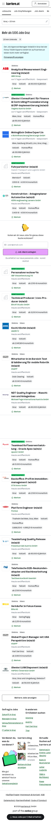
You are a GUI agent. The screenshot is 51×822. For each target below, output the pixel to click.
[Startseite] (14, 3)
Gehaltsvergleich (10, 783)
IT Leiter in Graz (9, 730)
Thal (27, 730)
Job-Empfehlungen (22, 11)
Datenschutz (10, 800)
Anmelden (42, 3)
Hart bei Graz (18, 651)
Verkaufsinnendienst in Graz (12, 724)
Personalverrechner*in (25, 272)
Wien (14, 116)
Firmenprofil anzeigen (13, 57)
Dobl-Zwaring (18, 377)
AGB (43, 795)
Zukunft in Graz (9, 714)
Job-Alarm (39, 11)
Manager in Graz (9, 719)
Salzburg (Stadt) (25, 143)
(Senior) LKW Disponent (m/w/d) (29, 667)
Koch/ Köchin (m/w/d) (23, 327)
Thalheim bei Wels (20, 518)
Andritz (29, 722)
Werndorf (16, 178)
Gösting (29, 718)
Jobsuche (6, 11)
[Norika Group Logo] (25, 811)
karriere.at (25, 806)
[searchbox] (25, 21)
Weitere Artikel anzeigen (24, 766)
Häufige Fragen (13, 795)
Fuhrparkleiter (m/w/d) (24, 166)
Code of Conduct (39, 800)
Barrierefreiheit (23, 800)
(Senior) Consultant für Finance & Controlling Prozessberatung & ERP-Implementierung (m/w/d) (30, 102)
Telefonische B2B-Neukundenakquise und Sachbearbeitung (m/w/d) (29, 572)
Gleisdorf (40, 678)
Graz (27, 33)
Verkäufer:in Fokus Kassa (26, 606)
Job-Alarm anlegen (27, 252)
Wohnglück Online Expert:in (27, 132)
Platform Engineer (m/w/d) (26, 507)
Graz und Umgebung (26, 678)
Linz (35, 143)
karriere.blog (25, 738)
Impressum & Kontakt (30, 795)
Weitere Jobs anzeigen (25, 698)
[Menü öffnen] (3, 4)
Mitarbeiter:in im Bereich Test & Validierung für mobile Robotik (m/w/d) (30, 362)
